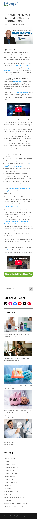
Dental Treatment (9, 482)
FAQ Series (7, 488)
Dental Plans (8, 476)
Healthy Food (8, 494)
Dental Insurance (9, 473)
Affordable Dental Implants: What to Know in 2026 (18, 386)
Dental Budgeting (9, 467)
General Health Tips (10, 491)
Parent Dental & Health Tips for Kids (15, 503)
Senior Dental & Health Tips (13, 506)
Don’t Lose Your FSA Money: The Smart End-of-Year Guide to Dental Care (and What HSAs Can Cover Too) (18, 413)
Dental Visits (8, 485)
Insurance (7, 500)
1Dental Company (18, 24)
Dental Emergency (9, 470)
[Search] (31, 289)
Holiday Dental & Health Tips (13, 497)
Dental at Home (9, 464)
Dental (6, 461)
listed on (11, 206)
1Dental (6, 250)
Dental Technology (10, 479)
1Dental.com (17, 82)
